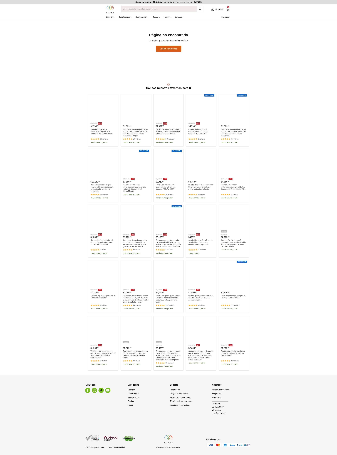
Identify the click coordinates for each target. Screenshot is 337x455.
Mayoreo (225, 17)
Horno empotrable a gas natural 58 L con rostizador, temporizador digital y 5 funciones (101, 188)
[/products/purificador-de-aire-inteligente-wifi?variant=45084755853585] (234, 330)
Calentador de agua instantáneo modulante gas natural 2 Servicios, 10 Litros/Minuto (134, 188)
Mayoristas (217, 397)
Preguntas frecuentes (179, 393)
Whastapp (216, 410)
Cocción (109, 17)
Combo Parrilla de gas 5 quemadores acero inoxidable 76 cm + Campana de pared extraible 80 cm (233, 243)
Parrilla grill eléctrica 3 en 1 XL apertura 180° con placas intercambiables (201, 298)
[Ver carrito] (228, 9)
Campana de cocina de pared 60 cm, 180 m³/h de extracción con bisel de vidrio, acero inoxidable (233, 132)
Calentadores (124, 17)
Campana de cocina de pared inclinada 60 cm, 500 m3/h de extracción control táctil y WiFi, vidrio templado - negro (135, 299)
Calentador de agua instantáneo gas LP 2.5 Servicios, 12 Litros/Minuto (101, 131)
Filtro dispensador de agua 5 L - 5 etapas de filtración (233, 297)
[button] (94, 139)
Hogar (167, 17)
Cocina (155, 17)
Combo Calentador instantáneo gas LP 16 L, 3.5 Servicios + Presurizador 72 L (233, 187)
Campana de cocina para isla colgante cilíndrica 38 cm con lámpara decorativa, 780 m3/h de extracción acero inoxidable (168, 243)
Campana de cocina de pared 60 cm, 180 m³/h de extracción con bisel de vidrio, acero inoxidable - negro (135, 132)
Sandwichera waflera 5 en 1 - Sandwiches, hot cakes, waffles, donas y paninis (200, 242)
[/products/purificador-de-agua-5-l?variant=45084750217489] (234, 275)
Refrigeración (141, 17)
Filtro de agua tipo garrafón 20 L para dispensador (103, 297)
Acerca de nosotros (220, 390)
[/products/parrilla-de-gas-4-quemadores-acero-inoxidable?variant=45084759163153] (168, 275)
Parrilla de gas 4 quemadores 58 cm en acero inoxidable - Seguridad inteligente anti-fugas (168, 299)
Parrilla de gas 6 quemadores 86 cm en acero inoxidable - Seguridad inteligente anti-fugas (135, 354)
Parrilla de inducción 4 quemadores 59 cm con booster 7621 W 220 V (165, 187)
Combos (178, 17)
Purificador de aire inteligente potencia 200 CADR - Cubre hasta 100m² (233, 353)
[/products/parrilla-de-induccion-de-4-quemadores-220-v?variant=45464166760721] (168, 164)
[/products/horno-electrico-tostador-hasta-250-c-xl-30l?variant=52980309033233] (103, 219)
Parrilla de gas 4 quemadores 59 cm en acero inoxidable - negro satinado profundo (200, 187)
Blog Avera (216, 393)
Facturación (175, 390)
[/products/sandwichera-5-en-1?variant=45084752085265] (201, 219)
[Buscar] (200, 9)
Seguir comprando (168, 48)
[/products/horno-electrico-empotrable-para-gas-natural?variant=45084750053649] (103, 164)
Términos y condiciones (180, 397)
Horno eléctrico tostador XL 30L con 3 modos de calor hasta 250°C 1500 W (101, 242)
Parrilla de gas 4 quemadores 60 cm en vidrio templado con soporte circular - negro (168, 131)
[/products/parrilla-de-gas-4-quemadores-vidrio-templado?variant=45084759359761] (168, 109)
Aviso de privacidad (117, 447)
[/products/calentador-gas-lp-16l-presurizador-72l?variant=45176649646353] (234, 164)
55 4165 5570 (218, 407)
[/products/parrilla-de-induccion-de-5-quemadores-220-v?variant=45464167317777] (201, 109)
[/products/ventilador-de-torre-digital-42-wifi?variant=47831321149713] (103, 330)
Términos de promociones (181, 401)
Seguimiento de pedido (179, 405)
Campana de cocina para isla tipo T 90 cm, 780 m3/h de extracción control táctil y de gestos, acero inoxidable (135, 243)
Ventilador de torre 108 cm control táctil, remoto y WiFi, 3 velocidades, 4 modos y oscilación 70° (102, 354)
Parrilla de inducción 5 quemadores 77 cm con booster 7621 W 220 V (198, 131)
